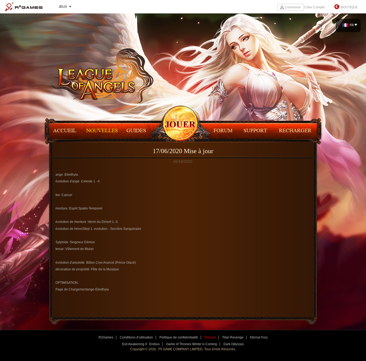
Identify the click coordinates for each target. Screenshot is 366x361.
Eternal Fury (259, 337)
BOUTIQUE (349, 7)
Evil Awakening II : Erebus (141, 344)
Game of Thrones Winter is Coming (191, 344)
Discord (210, 337)
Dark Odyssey (233, 344)
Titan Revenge (233, 337)
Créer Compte (314, 7)
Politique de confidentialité (178, 337)
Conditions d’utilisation (136, 337)
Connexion (293, 7)
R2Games (24, 6)
